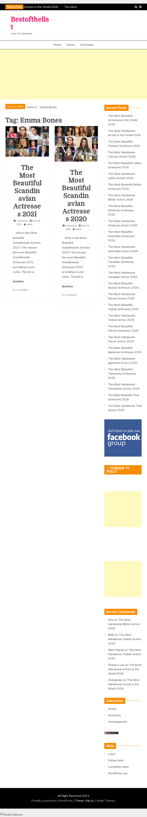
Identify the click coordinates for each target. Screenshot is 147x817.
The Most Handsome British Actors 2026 (124, 624)
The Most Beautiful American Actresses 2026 (121, 210)
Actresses (87, 44)
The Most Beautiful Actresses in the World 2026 (122, 120)
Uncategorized (117, 721)
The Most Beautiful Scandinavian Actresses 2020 (76, 196)
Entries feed (116, 760)
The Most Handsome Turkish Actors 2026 (124, 639)
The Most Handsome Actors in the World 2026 (125, 669)
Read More (18, 281)
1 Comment (21, 289)
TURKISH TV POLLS (118, 469)
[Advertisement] (73, 74)
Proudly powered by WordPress (52, 800)
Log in (112, 754)
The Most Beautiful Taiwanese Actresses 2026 (122, 373)
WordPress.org (117, 773)
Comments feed (118, 766)
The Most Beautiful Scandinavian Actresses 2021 (27, 191)
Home (57, 44)
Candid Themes (105, 800)
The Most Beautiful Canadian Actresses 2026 (121, 262)
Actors (71, 44)
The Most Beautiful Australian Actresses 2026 (121, 236)
